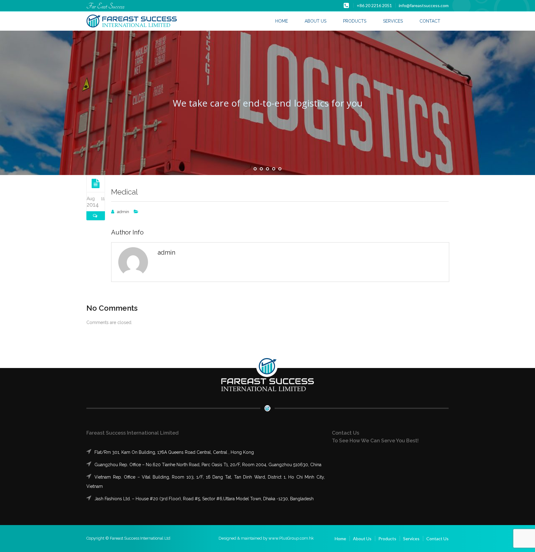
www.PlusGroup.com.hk (291, 538)
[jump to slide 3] (267, 169)
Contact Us (437, 538)
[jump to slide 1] (255, 169)
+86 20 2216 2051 (374, 5)
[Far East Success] (131, 21)
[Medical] (96, 183)
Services (393, 21)
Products (354, 21)
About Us (315, 21)
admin (123, 211)
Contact (430, 21)
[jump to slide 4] (274, 169)
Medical (124, 191)
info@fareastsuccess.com (424, 5)
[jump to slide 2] (261, 169)
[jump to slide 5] (280, 169)
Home (281, 21)
